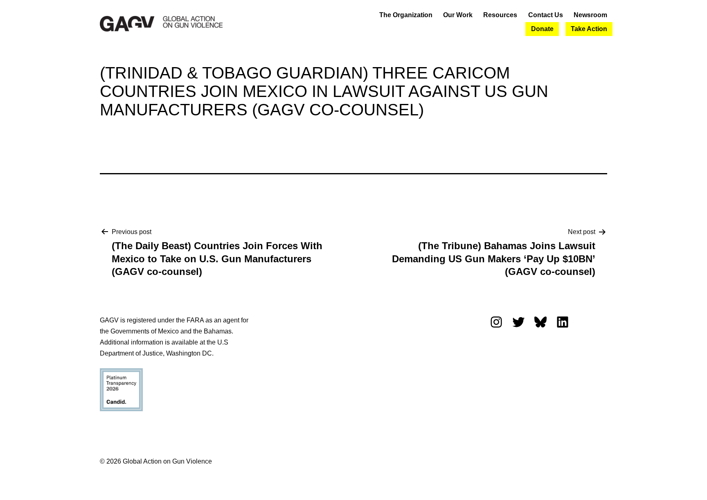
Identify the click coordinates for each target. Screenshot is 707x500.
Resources (500, 14)
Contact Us (545, 14)
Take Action (589, 28)
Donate (542, 28)
